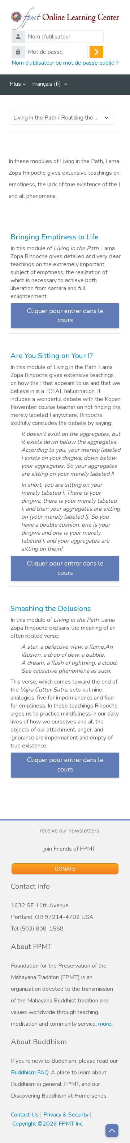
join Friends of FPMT (67, 849)
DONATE (65, 869)
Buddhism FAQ (29, 1073)
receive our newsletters (68, 831)
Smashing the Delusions (50, 608)
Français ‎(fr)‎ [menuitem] (46, 84)
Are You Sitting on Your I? (51, 356)
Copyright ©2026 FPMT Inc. (47, 1124)
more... (106, 1024)
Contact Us (25, 1115)
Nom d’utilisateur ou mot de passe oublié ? (65, 62)
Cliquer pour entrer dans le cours (65, 316)
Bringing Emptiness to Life (54, 237)
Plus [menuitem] (15, 84)
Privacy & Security (65, 1115)
